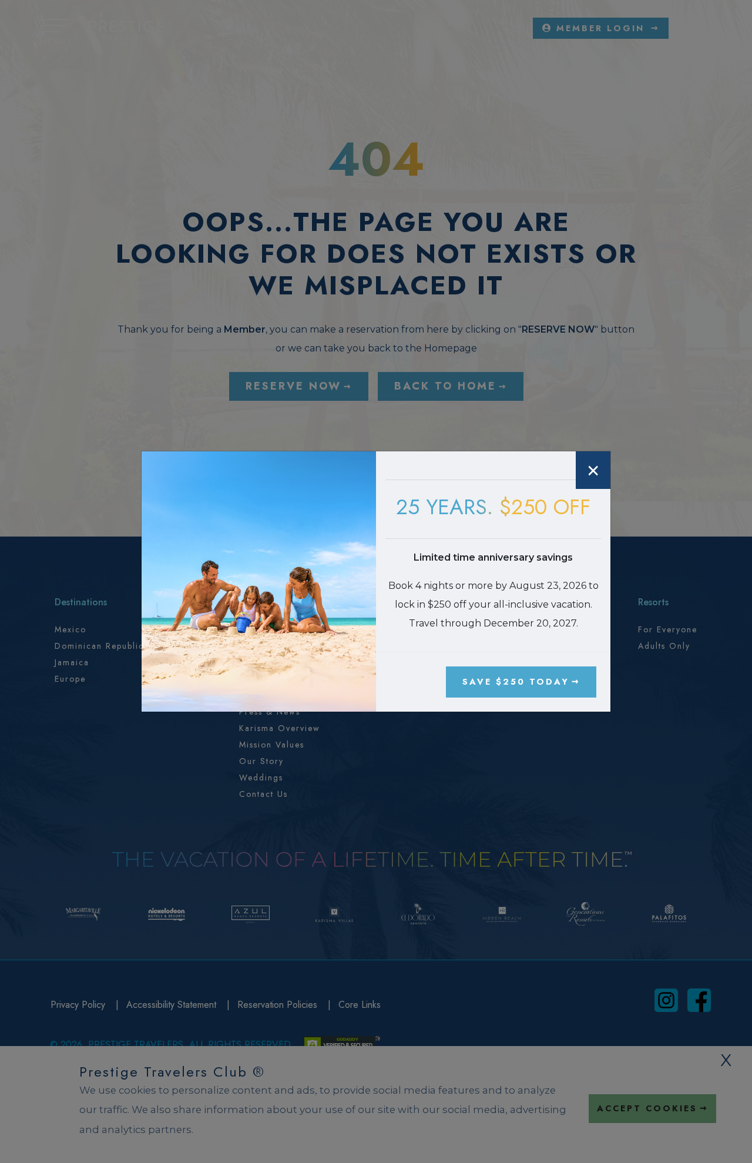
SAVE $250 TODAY (515, 682)
